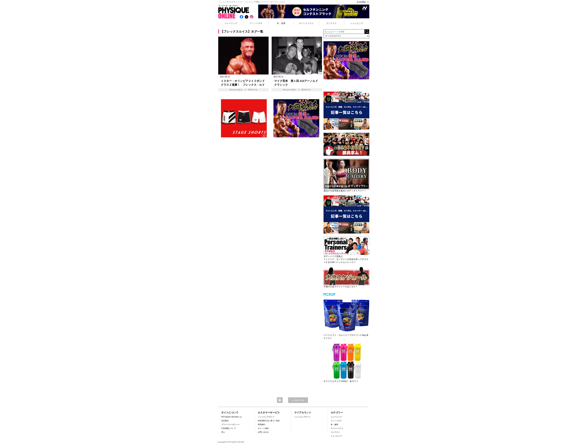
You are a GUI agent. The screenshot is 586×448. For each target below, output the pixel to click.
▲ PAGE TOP (298, 400)
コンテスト (331, 23)
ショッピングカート (302, 417)
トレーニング (230, 23)
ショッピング (356, 23)
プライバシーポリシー (230, 424)
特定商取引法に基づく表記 (269, 421)
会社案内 (225, 421)
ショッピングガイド (266, 417)
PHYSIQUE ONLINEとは (231, 417)
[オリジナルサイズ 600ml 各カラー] (346, 361)
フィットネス (256, 23)
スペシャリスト (306, 23)
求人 (223, 432)
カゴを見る (361, 2)
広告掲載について (228, 428)
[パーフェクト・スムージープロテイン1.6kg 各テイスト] (346, 315)
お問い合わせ (263, 432)
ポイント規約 (263, 428)
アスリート (252, 90)
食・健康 (281, 23)
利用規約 (261, 424)
